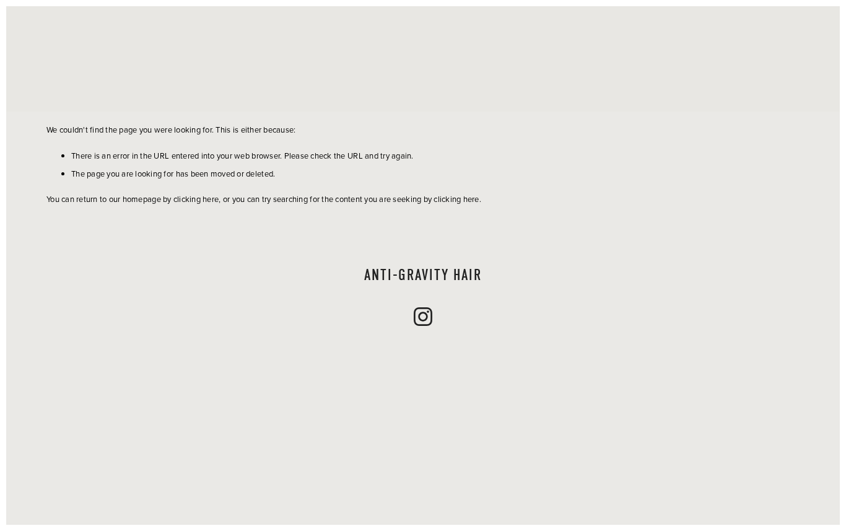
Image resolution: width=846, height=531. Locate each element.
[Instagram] (423, 317)
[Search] (147, 59)
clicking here (196, 198)
